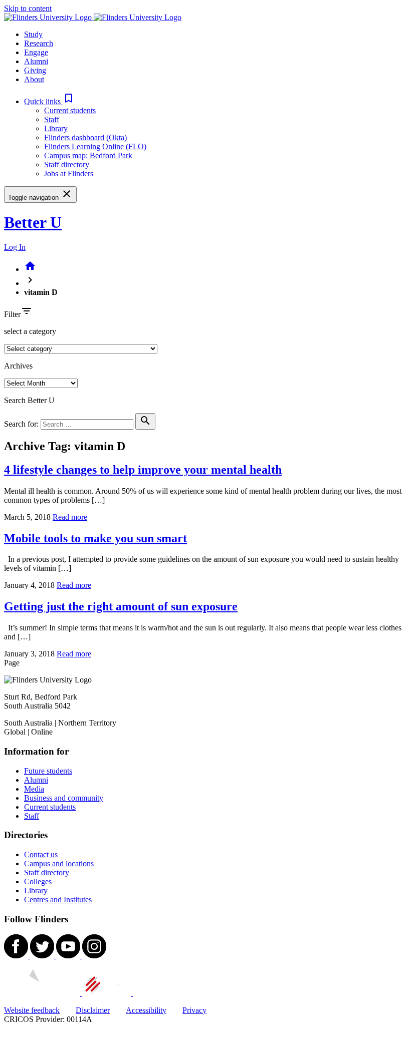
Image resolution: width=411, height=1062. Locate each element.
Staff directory (66, 164)
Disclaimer (93, 1010)
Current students (70, 110)
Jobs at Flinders (68, 173)
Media (34, 789)
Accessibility (146, 1010)
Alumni (36, 780)
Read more (70, 517)
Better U (33, 222)
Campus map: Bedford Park (88, 155)
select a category (30, 331)
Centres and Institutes (58, 899)
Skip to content (28, 8)
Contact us (41, 854)
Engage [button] (36, 52)
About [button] (34, 79)
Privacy (194, 1010)
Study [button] (33, 34)
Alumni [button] (36, 61)
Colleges (38, 881)
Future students (48, 771)
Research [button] (38, 43)
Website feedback (32, 1010)
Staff (51, 119)
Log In (15, 247)
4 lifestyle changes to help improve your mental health (143, 469)
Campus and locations (59, 863)
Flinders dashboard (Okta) (85, 137)
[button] (49, 101)
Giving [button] (35, 70)
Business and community (63, 798)
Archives (18, 366)
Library (56, 128)
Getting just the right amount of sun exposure (121, 606)
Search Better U (29, 400)
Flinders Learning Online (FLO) (95, 146)
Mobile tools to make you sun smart (95, 538)
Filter (12, 314)
